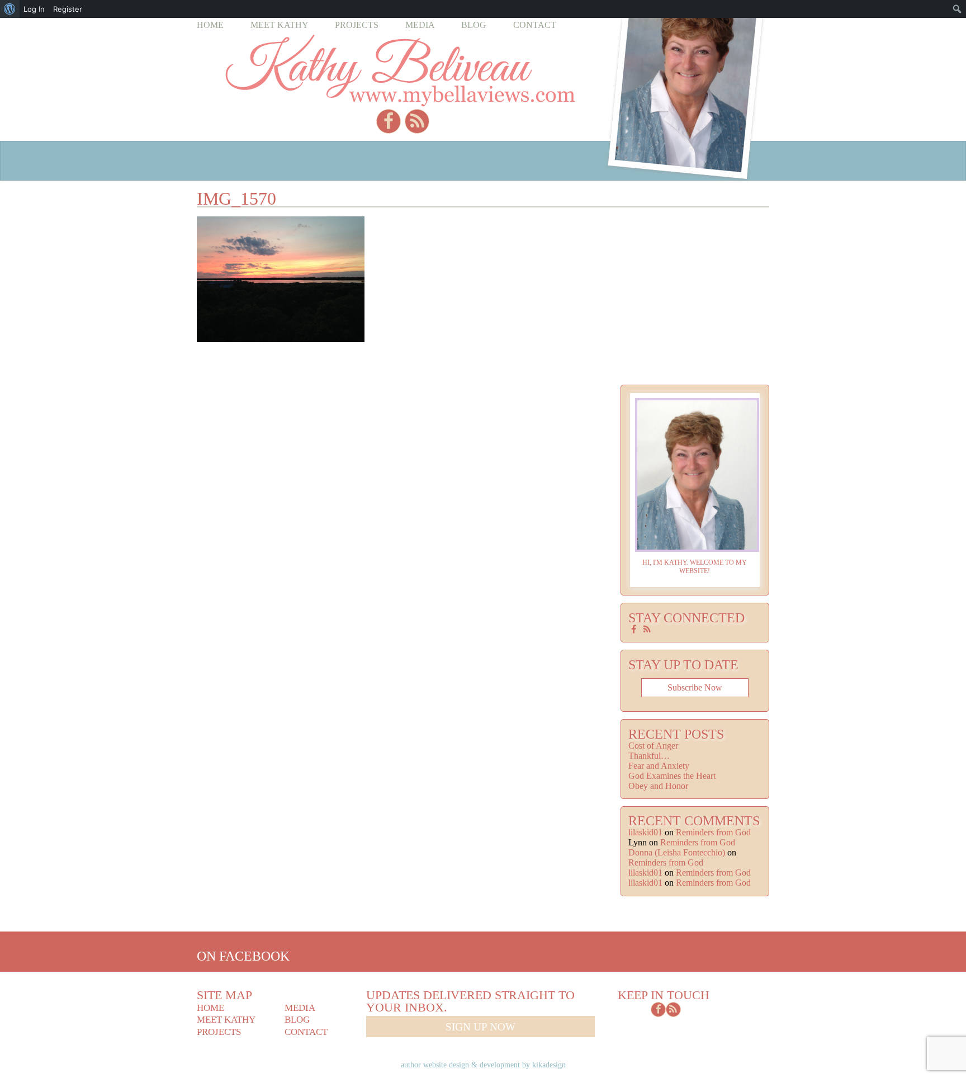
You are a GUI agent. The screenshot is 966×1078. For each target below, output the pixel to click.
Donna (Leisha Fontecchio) (676, 852)
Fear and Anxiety (658, 765)
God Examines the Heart (672, 776)
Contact (534, 25)
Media (420, 25)
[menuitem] (10, 9)
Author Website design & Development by (483, 1064)
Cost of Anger (653, 745)
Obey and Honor (658, 786)
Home (210, 25)
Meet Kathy (279, 25)
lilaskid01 (645, 832)
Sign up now (480, 1027)
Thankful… (649, 755)
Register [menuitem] (67, 8)
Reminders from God (713, 832)
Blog (473, 25)
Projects (356, 25)
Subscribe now (694, 687)
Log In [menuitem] (34, 8)
